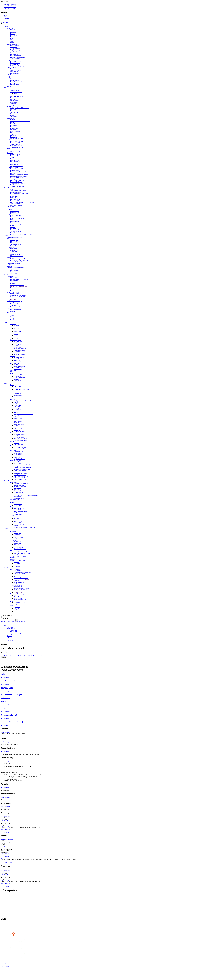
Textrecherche (13, 116)
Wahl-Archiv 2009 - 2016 (16, 147)
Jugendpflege (10, 247)
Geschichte (10, 74)
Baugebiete (10, 214)
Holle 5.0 (12, 173)
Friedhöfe (9, 264)
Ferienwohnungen (15, 63)
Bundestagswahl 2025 (16, 142)
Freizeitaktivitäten (14, 299)
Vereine (12, 302)
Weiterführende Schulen (16, 256)
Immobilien (10, 209)
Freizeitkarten (13, 68)
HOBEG (12, 219)
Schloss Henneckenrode (16, 52)
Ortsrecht (12, 99)
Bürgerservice (10, 118)
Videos (9, 86)
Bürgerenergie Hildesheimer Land (19, 193)
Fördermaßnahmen (15, 198)
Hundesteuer (13, 126)
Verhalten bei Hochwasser (17, 163)
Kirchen (9, 257)
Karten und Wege (11, 67)
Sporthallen (13, 315)
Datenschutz (7, 18)
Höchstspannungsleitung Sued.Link (19, 171)
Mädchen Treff (14, 250)
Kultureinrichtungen (12, 276)
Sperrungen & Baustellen (16, 231)
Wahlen (9, 140)
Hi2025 (12, 290)
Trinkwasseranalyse (15, 203)
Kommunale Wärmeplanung (17, 200)
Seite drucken (8, 862)
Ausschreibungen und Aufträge (18, 190)
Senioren (9, 266)
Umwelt (12, 132)
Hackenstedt (13, 32)
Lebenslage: (4, 654)
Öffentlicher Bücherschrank (17, 285)
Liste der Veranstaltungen (16, 306)
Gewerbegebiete (11, 206)
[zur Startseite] (4, 22)
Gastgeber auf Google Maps (17, 66)
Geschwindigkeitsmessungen (17, 229)
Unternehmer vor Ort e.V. (16, 205)
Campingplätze (14, 64)
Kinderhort (13, 243)
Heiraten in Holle (14, 125)
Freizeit (6, 274)
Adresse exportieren (6, 832)
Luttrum (12, 38)
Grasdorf (12, 31)
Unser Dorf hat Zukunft (16, 182)
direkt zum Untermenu (9, 8)
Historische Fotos (14, 84)
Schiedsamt (13, 129)
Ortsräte (12, 110)
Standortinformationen (12, 208)
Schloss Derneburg (15, 48)
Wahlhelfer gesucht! (15, 144)
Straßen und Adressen (15, 70)
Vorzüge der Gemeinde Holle (17, 105)
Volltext (4, 674)
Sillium (12, 39)
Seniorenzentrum (14, 272)
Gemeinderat (13, 113)
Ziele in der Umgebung (16, 58)
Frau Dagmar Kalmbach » (7, 839)
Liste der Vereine (14, 304)
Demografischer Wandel (16, 169)
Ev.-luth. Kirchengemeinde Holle (18, 259)
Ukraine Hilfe (17, 95)
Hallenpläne (13, 124)
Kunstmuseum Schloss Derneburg (19, 279)
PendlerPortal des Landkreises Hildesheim (21, 234)
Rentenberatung (14, 128)
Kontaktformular (5, 830)
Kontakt (6, 15)
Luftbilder (12, 83)
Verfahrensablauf (8, 681)
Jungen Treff (13, 251)
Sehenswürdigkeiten (12, 44)
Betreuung (9, 238)
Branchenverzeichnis (15, 192)
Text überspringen (5, 677)
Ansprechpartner (14, 90)
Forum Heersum (14, 293)
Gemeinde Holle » (5, 816)
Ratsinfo (9, 106)
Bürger (5, 87)
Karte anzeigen (4, 820)
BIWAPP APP (14, 164)
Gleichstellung (14, 100)
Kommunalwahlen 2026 (16, 141)
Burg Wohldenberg (15, 50)
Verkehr (9, 222)
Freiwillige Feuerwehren (16, 154)
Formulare (13, 97)
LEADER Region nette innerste (18, 176)
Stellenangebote (14, 102)
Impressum (6, 19)
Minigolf (12, 311)
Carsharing (13, 227)
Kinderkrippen (14, 240)
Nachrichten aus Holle (16, 92)
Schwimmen (13, 317)
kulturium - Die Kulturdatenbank (18, 286)
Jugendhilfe (13, 269)
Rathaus (9, 89)
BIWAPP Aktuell (14, 160)
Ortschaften (10, 28)
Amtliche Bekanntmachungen (17, 96)
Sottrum (12, 42)
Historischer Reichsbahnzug (17, 57)
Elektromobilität (14, 228)
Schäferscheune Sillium (16, 282)
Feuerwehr (10, 153)
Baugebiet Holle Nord (16, 215)
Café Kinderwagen (15, 245)
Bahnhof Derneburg (15, 224)
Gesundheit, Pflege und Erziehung (16, 267)
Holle (11, 36)
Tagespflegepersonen (15, 244)
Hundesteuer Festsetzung (7, 735)
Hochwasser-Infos (15, 161)
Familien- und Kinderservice (14, 237)
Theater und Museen (15, 289)
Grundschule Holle (15, 254)
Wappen (9, 76)
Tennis (12, 318)
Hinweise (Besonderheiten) (12, 722)
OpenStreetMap (14, 71)
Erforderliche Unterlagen (11, 694)
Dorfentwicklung (14, 170)
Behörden (12, 119)
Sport (8, 312)
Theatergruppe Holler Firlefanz (18, 295)
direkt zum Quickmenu (10, 4)
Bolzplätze (13, 319)
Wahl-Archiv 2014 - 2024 (16, 145)
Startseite (3, 621)
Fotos (8, 77)
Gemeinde (6, 26)
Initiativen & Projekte (12, 167)
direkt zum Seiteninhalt (10, 10)
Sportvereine (13, 314)
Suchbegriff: (4, 652)
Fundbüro (12, 122)
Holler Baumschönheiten (16, 81)
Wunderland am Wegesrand (17, 186)
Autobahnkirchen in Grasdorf (17, 261)
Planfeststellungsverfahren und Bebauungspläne (22, 202)
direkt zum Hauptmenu (10, 7)
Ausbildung (13, 103)
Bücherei (12, 283)
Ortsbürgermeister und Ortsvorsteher (19, 108)
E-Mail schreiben (5, 826)
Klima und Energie (15, 199)
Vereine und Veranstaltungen (14, 301)
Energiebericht (14, 195)
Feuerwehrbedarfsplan (16, 155)
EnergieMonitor (14, 196)
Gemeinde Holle (14, 211)
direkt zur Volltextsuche (10, 5)
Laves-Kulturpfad (14, 45)
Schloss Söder (13, 51)
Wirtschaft (6, 187)
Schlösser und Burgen (15, 79)
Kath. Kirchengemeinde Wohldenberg (20, 260)
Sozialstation (13, 273)
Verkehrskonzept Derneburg (17, 183)
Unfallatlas (13, 232)
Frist (3, 708)
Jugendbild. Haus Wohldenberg (15, 263)
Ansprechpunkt (7, 688)
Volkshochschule (14, 288)
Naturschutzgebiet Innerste (17, 177)
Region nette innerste (12, 298)
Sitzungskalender (14, 112)
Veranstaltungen (14, 305)
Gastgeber (9, 60)
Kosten (3, 701)
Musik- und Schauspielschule (17, 296)
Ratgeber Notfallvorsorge (16, 166)
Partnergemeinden (14, 179)
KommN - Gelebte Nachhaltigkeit (19, 174)
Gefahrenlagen (11, 157)
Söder (11, 41)
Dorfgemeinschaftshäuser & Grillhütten (20, 121)
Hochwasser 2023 (14, 158)
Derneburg (13, 29)
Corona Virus (17, 93)
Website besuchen (5, 829)
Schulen (9, 253)
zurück (2, 862)
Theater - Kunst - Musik (13, 292)
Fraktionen (13, 115)
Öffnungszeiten (8, 16)
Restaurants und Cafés (16, 61)
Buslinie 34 (13, 225)
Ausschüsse (13, 109)
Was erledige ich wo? (12, 134)
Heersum (12, 34)
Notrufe (9, 148)
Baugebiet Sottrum (15, 216)
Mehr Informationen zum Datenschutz (10, 861)
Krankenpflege (14, 270)
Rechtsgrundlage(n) (9, 715)
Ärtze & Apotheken (15, 151)
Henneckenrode (14, 35)
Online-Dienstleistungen (16, 138)
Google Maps (4, 963)
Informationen (10, 189)
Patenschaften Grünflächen (17, 180)
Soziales (6, 235)
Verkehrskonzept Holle (16, 185)
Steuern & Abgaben (15, 131)
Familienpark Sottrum (15, 55)
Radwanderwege (14, 73)
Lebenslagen (13, 137)
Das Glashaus (13, 47)
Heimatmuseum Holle (15, 54)
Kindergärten (13, 241)
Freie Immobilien (14, 212)
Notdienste (13, 150)
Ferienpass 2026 (14, 248)
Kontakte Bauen (14, 221)
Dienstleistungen (14, 135)
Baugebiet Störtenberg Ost (17, 218)
